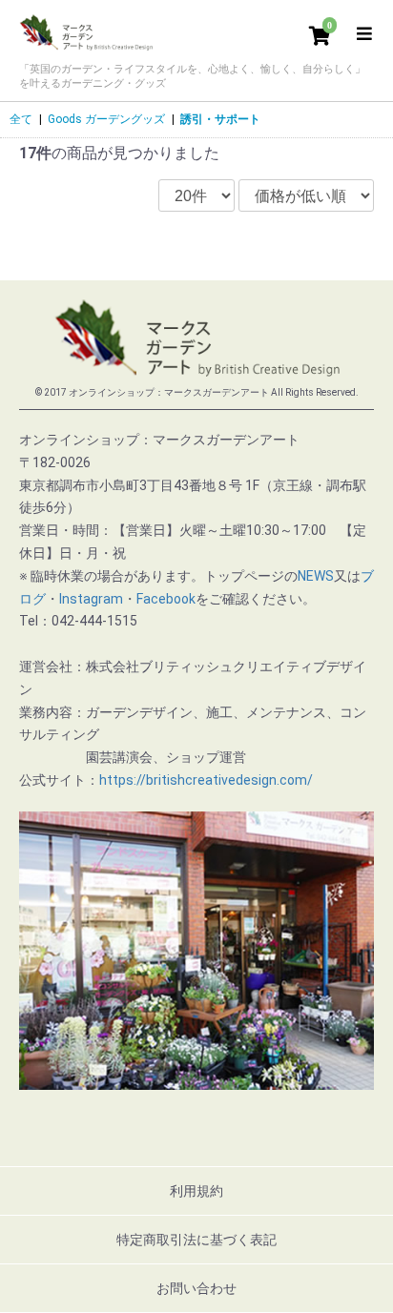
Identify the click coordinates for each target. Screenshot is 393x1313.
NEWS (316, 576)
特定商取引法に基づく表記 (196, 1239)
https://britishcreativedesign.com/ (206, 780)
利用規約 (196, 1191)
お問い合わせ (196, 1288)
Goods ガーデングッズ (106, 119)
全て (21, 119)
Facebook (166, 598)
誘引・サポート (220, 119)
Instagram (91, 598)
